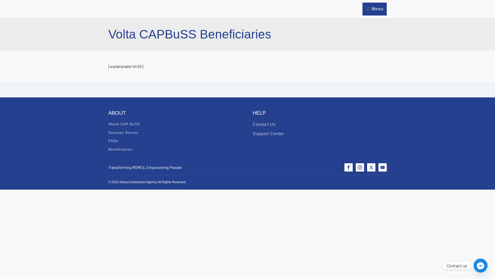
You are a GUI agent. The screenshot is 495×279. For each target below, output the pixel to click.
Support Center (268, 133)
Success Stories (123, 132)
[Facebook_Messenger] (481, 266)
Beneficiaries (120, 149)
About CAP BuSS (124, 124)
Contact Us (264, 124)
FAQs (113, 141)
